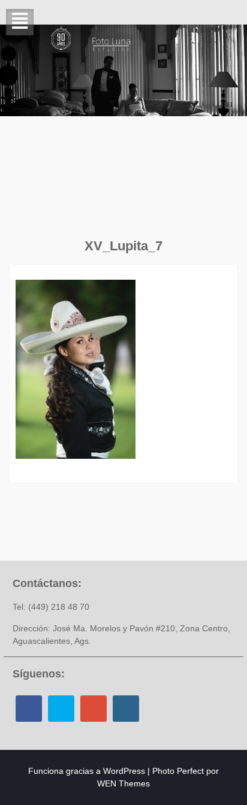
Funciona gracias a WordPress (86, 771)
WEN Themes (123, 783)
